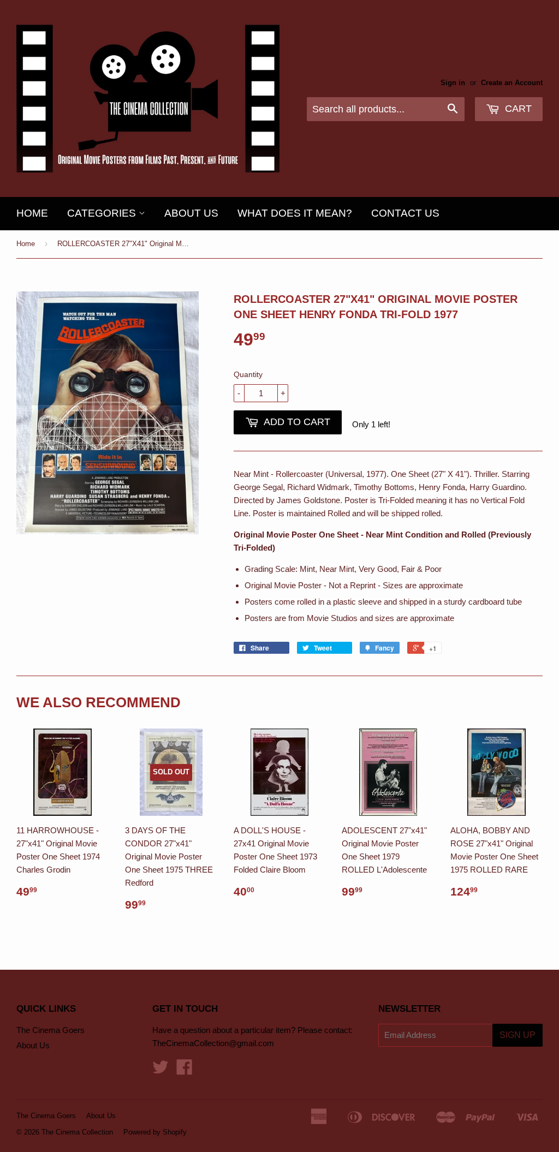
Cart (517, 108)
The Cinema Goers (50, 1030)
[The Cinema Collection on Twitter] (160, 1070)
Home (32, 213)
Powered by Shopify (155, 1132)
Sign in (453, 83)
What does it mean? (294, 213)
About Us (191, 213)
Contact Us (405, 213)
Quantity (248, 374)
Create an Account (512, 83)
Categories (103, 213)
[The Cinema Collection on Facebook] (184, 1070)
